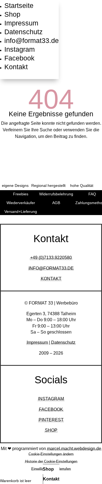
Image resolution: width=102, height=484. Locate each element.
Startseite (18, 5)
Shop (12, 14)
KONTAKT (51, 278)
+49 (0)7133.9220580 (51, 257)
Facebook (19, 58)
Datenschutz (23, 32)
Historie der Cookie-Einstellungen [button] (51, 461)
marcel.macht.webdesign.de (74, 448)
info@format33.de (31, 40)
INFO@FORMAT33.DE (51, 268)
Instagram (19, 49)
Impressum (21, 23)
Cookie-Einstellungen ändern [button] (51, 454)
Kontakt (16, 67)
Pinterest (51, 420)
